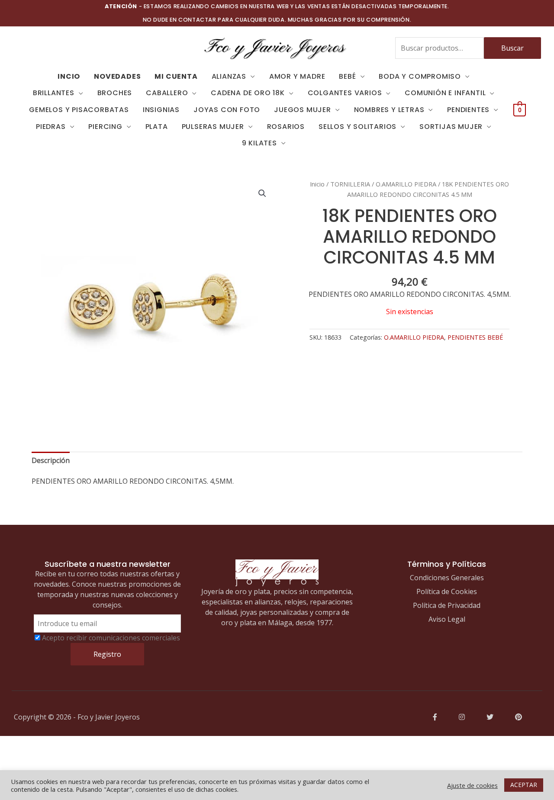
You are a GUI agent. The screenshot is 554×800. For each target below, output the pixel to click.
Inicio (317, 184)
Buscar (512, 48)
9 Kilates (259, 143)
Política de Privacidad (446, 605)
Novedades (117, 76)
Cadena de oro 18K (248, 93)
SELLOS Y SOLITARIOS (357, 127)
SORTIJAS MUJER (451, 127)
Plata (156, 127)
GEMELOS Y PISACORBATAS (79, 110)
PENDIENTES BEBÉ (475, 337)
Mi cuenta (176, 76)
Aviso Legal (446, 619)
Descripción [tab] (51, 460)
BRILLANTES (53, 93)
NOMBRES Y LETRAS (389, 110)
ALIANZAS (229, 76)
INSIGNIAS (161, 110)
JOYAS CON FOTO (226, 110)
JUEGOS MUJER (302, 110)
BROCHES (114, 93)
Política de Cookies (446, 591)
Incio (69, 76)
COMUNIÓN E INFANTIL (445, 93)
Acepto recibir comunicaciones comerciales (111, 638)
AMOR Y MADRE (297, 76)
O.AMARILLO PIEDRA (406, 184)
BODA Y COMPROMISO (420, 76)
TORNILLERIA (350, 184)
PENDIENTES (468, 110)
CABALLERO (167, 93)
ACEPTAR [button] (523, 785)
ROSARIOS (286, 127)
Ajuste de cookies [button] (472, 785)
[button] (262, 193)
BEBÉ (347, 76)
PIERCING (105, 127)
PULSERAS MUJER (213, 127)
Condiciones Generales (447, 577)
